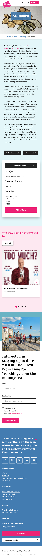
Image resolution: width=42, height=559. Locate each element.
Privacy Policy (6, 555)
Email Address (7, 396)
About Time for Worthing (11, 491)
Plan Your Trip (7, 499)
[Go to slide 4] (25, 306)
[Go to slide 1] (15, 306)
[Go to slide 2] (18, 306)
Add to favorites (20, 166)
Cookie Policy (18, 555)
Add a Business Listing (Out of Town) (14, 478)
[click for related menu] (34, 439)
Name (4, 384)
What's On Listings (20, 37)
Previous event (13, 153)
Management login (11, 540)
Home (9, 37)
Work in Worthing (8, 497)
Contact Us (21, 533)
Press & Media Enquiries (10, 510)
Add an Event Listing (9, 494)
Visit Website (21, 210)
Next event (30, 153)
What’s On (5, 473)
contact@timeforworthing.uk (12, 523)
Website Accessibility (9, 513)
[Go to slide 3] (22, 306)
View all (8, 243)
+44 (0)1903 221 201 (8, 527)
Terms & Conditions (16, 413)
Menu (33, 3)
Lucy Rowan (15, 48)
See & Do (5, 475)
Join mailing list (10, 420)
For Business (6, 481)
